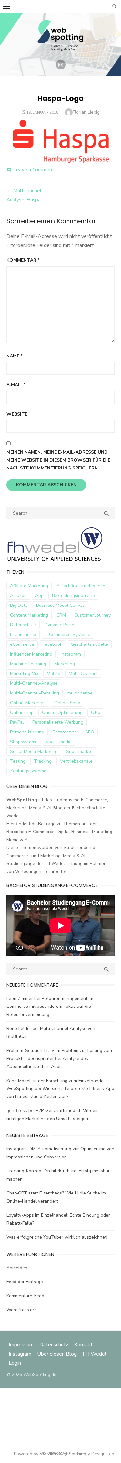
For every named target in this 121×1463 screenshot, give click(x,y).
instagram (71, 654)
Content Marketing (29, 615)
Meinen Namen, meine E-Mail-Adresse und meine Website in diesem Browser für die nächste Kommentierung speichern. (58, 460)
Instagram (20, 1353)
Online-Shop (67, 703)
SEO (89, 732)
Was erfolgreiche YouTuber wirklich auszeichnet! (56, 1237)
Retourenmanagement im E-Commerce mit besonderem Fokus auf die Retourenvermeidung (52, 1006)
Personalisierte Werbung (57, 722)
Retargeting (65, 732)
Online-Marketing (28, 703)
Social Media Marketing (34, 751)
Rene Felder (18, 1028)
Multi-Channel (83, 673)
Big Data (19, 605)
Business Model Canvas (60, 605)
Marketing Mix (24, 673)
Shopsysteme (24, 742)
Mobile (53, 673)
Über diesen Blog (57, 1353)
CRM (61, 615)
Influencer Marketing (31, 654)
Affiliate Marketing (29, 586)
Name (14, 356)
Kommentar (23, 260)
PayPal (17, 722)
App (39, 596)
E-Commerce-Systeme (67, 634)
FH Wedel (94, 1353)
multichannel (80, 693)
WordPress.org (21, 1310)
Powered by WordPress (38, 1454)
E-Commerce (23, 634)
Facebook (52, 644)
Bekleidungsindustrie (73, 596)
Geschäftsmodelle (89, 644)
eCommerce (22, 644)
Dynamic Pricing (61, 625)
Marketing (65, 664)
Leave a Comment (33, 169)
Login (15, 1363)
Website (16, 414)
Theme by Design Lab (91, 1454)
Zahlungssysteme (28, 771)
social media (59, 742)
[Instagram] (61, 64)
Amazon (18, 596)
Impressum (22, 1344)
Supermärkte (79, 751)
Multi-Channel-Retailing (34, 693)
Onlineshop (22, 712)
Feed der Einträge (24, 1282)
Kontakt (83, 1344)
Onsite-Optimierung (62, 712)
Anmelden (16, 1268)
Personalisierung (27, 732)
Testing (17, 761)
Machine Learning (28, 664)
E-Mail (15, 385)
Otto (95, 712)
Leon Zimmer (19, 998)
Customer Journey (92, 615)
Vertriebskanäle (76, 761)
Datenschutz (23, 625)
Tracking (43, 761)
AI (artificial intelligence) (81, 586)
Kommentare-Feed (25, 1296)
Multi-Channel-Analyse (34, 683)
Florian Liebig (86, 112)
